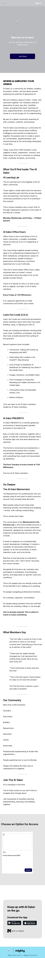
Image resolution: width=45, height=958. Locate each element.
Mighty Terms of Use (14, 955)
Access (28, 870)
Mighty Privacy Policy (30, 955)
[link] (17, 852)
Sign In (38, 3)
